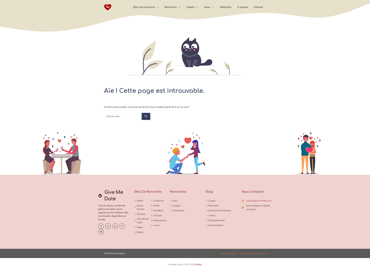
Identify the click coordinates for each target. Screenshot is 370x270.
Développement (216, 220)
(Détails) (197, 264)
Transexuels (178, 210)
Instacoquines (159, 220)
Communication (215, 225)
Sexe (207, 7)
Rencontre (171, 7)
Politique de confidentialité (252, 253)
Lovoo (156, 225)
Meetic (140, 200)
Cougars (177, 205)
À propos (242, 7)
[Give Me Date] (107, 7)
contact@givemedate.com (259, 200)
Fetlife (156, 205)
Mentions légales (228, 253)
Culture (211, 215)
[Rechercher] (146, 116)
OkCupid (157, 215)
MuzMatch (158, 210)
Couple (190, 7)
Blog (209, 191)
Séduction (226, 7)
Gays (175, 200)
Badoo (140, 232)
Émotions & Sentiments (219, 210)
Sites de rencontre (144, 7)
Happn (140, 227)
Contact (258, 7)
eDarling (141, 214)
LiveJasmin (158, 200)
